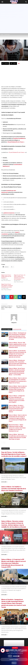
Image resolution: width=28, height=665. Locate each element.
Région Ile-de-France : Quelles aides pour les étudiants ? (6, 276)
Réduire (14, 662)
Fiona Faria (3, 506)
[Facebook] (3, 297)
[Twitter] (7, 297)
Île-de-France (7, 34)
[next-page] (4, 442)
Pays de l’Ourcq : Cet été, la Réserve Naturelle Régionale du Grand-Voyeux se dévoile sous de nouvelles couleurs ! (14, 454)
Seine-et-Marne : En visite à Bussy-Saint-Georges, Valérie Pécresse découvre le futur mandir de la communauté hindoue (16, 408)
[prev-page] (2, 442)
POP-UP (10, 656)
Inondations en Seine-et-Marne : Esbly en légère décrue (7, 307)
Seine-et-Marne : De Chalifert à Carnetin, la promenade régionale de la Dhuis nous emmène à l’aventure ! (13, 488)
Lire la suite (3, 481)
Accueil (2, 34)
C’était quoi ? (24, 650)
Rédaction (3, 472)
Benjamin (14, 322)
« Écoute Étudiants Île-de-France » (16, 152)
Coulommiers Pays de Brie (4, 353)
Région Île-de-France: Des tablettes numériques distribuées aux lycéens (7, 286)
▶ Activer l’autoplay (14, 659)
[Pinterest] (12, 297)
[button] (26, 2)
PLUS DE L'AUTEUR (17, 329)
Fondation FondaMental (19, 138)
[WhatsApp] (16, 297)
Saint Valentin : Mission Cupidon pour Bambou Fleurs (21, 307)
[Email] (24, 297)
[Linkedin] (20, 297)
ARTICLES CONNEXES (6, 329)
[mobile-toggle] (2, 2)
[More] (18, 63)
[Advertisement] (14, 18)
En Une (3, 336)
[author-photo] (14, 320)
